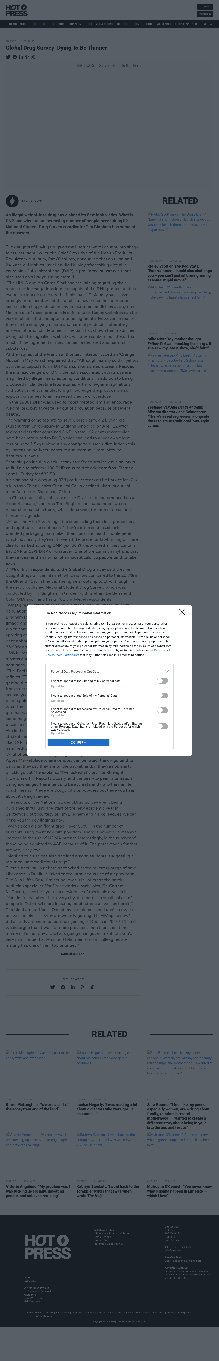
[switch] (162, 681)
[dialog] (109, 680)
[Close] (183, 613)
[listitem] (109, 671)
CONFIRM (79, 742)
